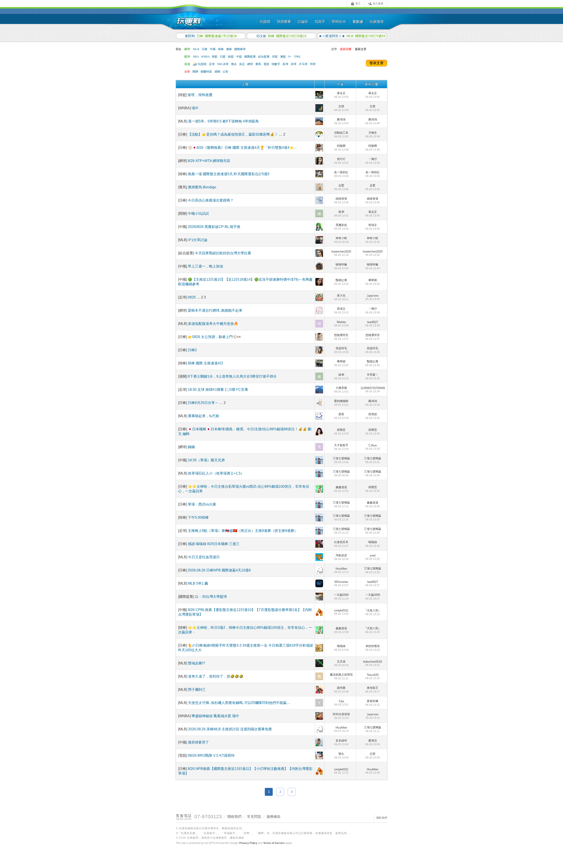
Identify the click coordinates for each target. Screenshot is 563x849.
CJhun (372, 447)
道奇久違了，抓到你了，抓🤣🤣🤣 (215, 676)
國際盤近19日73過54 (352, 36)
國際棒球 (240, 49)
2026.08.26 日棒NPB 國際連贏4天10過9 (219, 570)
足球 (212, 64)
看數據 (358, 22)
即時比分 (339, 22)
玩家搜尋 (377, 22)
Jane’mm (372, 297)
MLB (196, 49)
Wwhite (341, 323)
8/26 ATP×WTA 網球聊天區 (209, 161)
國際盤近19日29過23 (281, 36)
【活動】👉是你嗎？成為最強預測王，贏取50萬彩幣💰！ (233, 134)
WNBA (205, 56)
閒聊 (195, 71)
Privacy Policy (248, 843)
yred (372, 557)
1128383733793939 (372, 389)
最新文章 (360, 49)
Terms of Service (274, 843)
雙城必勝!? (196, 663)
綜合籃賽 (264, 56)
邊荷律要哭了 (198, 742)
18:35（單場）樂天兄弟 (206, 460)
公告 (225, 71)
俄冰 (234, 64)
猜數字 (276, 64)
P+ (290, 56)
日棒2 (192, 350)
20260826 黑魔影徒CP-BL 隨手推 (214, 227)
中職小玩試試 (198, 213)
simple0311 (341, 612)
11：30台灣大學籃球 (211, 596)
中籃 (239, 56)
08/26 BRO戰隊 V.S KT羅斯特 (211, 755)
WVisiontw (341, 583)
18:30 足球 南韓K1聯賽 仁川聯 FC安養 (218, 389)
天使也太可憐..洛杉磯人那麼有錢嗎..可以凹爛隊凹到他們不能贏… (239, 703)
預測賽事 (284, 22)
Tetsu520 (372, 676)
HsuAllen (341, 570)
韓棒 (221, 49)
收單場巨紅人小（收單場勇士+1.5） (216, 473)
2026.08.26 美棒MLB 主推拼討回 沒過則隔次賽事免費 (230, 729)
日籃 (223, 56)
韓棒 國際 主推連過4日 (205, 363)
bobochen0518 (372, 663)
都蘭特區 (207, 71)
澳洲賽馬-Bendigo (202, 187)
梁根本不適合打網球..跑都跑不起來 (215, 310)
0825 (192, 297)
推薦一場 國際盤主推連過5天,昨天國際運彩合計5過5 (228, 174)
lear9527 (372, 323)
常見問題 (254, 816)
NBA (196, 56)
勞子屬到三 (197, 689)
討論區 (303, 22)
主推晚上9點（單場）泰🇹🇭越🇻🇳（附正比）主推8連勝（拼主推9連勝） (243, 531)
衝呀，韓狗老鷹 (200, 95)
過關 (217, 71)
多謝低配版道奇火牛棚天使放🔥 (213, 323)
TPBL (297, 56)
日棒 (205, 49)
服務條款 (274, 816)
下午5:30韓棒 (198, 517)
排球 (294, 64)
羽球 (313, 64)
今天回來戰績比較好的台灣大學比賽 (223, 253)
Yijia (341, 703)
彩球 (286, 64)
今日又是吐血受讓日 (204, 557)
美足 (242, 64)
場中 (195, 108)
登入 (356, 4)
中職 (213, 49)
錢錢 (191, 447)
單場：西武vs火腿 (202, 504)
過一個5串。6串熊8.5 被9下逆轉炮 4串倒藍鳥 (223, 121)
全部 (187, 71)
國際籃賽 (250, 56)
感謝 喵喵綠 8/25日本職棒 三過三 (213, 544)
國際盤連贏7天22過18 (211, 36)
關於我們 (382, 817)
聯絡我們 (234, 816)
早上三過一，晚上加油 (205, 266)
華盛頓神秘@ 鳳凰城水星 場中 (215, 716)
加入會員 (375, 4)
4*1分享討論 (197, 240)
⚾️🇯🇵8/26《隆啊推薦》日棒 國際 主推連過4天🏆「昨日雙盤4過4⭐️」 (242, 147)
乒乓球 (303, 64)
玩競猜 (265, 22)
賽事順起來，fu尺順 (203, 416)
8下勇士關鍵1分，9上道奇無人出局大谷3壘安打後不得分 (232, 376)
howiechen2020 (341, 253)
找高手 (320, 22)
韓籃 (215, 56)
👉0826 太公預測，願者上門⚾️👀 (214, 337)
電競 (266, 64)
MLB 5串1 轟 (198, 583)
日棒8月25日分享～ (203, 403)
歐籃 (231, 56)
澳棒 (229, 49)
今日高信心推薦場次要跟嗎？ (211, 200)
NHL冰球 (223, 64)
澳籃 (283, 56)
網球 (250, 64)
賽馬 (258, 64)
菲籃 (275, 56)
